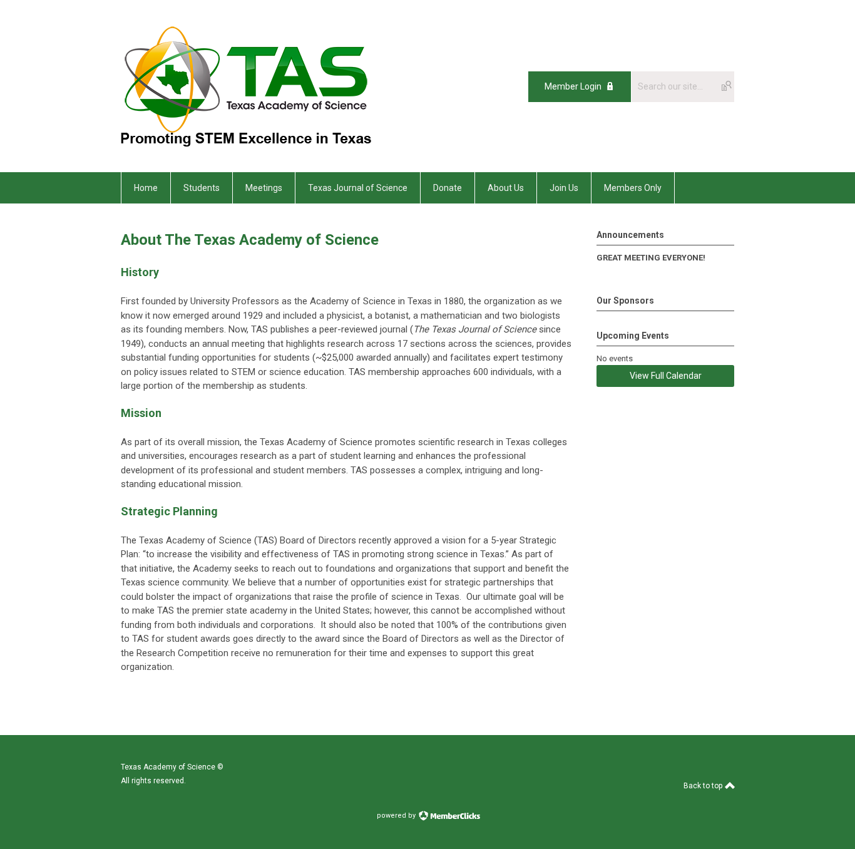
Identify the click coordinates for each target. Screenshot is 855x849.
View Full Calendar (666, 376)
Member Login (573, 86)
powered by (397, 815)
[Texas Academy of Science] (246, 144)
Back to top (703, 785)
